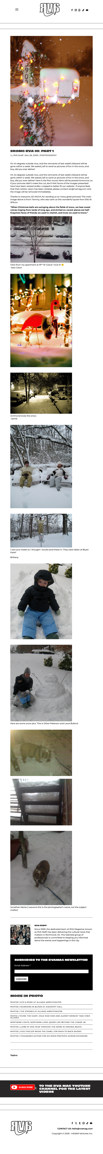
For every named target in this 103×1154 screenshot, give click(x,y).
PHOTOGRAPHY (48, 155)
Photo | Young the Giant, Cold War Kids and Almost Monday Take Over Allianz (50, 1017)
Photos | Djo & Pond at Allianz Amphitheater (35, 1002)
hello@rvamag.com (82, 1128)
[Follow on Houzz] (79, 10)
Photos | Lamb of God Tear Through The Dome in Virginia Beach (46, 1027)
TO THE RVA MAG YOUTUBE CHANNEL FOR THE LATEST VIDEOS (64, 1089)
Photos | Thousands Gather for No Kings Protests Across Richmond (49, 1036)
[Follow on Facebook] (72, 10)
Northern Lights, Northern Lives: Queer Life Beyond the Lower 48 (48, 1022)
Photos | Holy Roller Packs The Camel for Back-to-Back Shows (45, 1031)
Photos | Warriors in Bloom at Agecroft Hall (36, 1007)
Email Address (22, 965)
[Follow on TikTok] (83, 10)
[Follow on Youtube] (87, 10)
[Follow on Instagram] (75, 10)
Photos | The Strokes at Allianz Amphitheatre (36, 1011)
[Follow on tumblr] (79, 1123)
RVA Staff (18, 155)
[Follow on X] (76, 1123)
